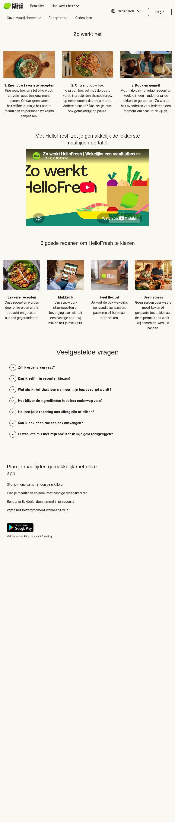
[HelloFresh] (13, 6)
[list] (87, 81)
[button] (127, 12)
